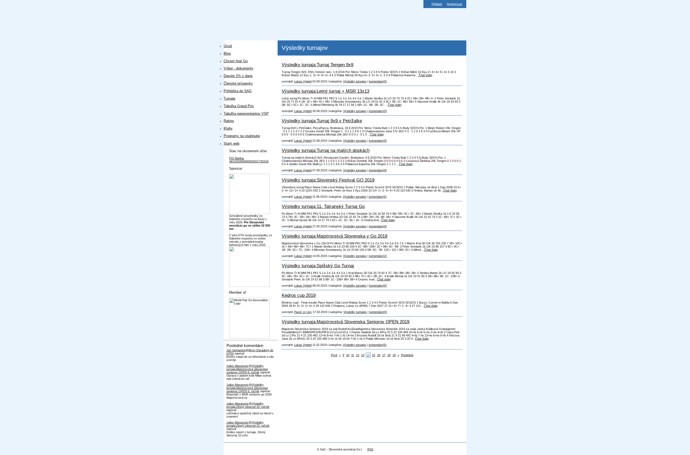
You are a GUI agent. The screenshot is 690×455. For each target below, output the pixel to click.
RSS (370, 449)
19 (394, 355)
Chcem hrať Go (236, 61)
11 (352, 355)
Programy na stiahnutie (242, 136)
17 (383, 355)
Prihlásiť (437, 4)
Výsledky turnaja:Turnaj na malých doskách (326, 150)
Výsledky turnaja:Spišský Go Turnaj (318, 265)
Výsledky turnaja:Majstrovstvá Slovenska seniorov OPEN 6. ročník (247, 369)
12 (357, 355)
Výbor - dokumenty (238, 68)
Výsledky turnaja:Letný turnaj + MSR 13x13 (325, 91)
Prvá (334, 355)
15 (373, 355)
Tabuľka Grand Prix (239, 106)
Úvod (228, 46)
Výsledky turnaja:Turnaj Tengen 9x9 (317, 64)
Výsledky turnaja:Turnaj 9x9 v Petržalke (322, 120)
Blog (227, 53)
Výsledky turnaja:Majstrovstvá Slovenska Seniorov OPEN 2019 (345, 321)
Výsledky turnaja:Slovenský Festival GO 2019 (328, 180)
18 (389, 355)
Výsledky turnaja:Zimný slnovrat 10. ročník (248, 405)
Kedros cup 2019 (299, 295)
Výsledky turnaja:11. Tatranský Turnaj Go (323, 206)
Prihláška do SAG (238, 91)
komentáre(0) (378, 81)
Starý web (231, 143)
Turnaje (229, 98)
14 (368, 355)
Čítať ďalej (425, 75)
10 (347, 355)
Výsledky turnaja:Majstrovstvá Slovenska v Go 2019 (334, 236)
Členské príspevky (238, 83)
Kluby (228, 128)
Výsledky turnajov (355, 81)
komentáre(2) (378, 256)
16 (378, 355)
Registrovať (454, 4)
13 (362, 355)
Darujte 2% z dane (238, 76)
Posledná (407, 355)
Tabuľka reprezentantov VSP (246, 114)
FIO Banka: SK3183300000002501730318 (248, 160)
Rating (229, 121)
